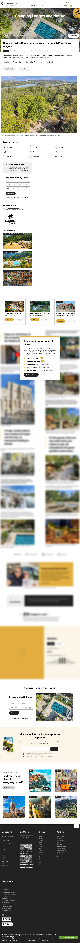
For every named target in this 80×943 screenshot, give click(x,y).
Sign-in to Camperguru (13, 208)
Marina (3, 857)
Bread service (60, 836)
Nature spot (5, 861)
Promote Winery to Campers (9, 900)
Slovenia (41, 846)
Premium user (24, 170)
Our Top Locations (8, 787)
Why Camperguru (6, 902)
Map (18, 35)
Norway (41, 871)
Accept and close (69, 937)
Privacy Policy (33, 754)
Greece (41, 850)
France (28, 20)
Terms (25, 754)
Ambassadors (5, 889)
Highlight (12, 35)
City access (26, 51)
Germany (41, 852)
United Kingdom (43, 854)
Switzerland (42, 875)
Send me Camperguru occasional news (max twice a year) (38, 756)
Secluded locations (61, 850)
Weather (23, 35)
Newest (44, 6)
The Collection (35, 6)
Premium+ (65, 5)
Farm (3, 859)
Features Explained (6, 898)
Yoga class (59, 856)
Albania (40, 860)
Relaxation (34, 51)
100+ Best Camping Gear (8, 836)
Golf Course (5, 865)
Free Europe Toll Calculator (8, 892)
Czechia (41, 856)
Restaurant (4, 855)
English (68, 3)
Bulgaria (41, 862)
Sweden (41, 873)
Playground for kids (61, 846)
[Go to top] (76, 825)
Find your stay (5, 840)
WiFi (58, 842)
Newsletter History (6, 908)
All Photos (74, 35)
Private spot (5, 853)
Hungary (41, 866)
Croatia (40, 840)
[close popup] (71, 907)
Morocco (41, 869)
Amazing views (60, 854)
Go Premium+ (5, 886)
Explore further (25, 837)
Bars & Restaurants (15, 51)
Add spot (75, 6)
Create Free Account (31, 374)
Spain (40, 836)
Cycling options (61, 848)
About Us (4, 904)
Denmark (41, 864)
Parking (3, 863)
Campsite (4, 851)
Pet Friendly (60, 844)
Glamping (4, 849)
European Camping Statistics (9, 894)
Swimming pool (43, 51)
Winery (3, 845)
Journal (50, 6)
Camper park (5, 847)
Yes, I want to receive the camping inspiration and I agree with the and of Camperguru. (40, 754)
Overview (5, 35)
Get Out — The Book (7, 906)
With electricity (60, 840)
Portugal (41, 838)
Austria (40, 842)
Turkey (40, 858)
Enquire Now (10, 193)
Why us (56, 6)
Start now (54, 749)
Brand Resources (6, 910)
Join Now (62, 3)
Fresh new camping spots (8, 843)
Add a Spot (24, 841)
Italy (40, 848)
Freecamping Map (6, 896)
